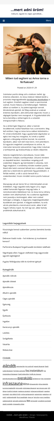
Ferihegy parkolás (19, 371)
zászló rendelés (8, 404)
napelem (47, 391)
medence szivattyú (24, 391)
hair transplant (46, 379)
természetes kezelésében (37, 99)
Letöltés (6, 333)
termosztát (33, 401)
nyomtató (6, 394)
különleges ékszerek (29, 388)
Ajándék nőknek (9, 276)
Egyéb (5, 310)
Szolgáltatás (8, 338)
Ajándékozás (8, 287)
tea (28, 400)
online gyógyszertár (27, 394)
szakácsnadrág (7, 401)
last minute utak (42, 388)
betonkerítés (20, 366)
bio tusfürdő (29, 366)
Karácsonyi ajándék (11, 327)
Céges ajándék (9, 298)
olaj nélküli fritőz (15, 394)
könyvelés (19, 388)
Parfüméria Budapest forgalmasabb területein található (26, 247)
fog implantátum (34, 370)
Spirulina (37, 397)
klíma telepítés (43, 384)
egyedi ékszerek (39, 366)
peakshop (45, 394)
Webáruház (7, 350)
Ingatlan (6, 321)
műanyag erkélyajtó (37, 391)
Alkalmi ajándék (9, 293)
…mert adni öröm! (27, 9)
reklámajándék (11, 397)
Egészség (6, 304)
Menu (48, 20)
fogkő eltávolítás (23, 374)
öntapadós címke (18, 404)
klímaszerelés (33, 384)
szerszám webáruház (19, 401)
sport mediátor (45, 397)
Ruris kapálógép (22, 397)
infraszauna (13, 383)
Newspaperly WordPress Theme (33, 416)
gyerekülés (24, 378)
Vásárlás (6, 344)
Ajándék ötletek (9, 281)
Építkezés (7, 315)
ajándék (9, 365)
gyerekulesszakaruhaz (10, 379)
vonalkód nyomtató (44, 401)
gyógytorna (36, 379)
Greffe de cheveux (35, 374)
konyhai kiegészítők (9, 388)
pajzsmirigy (38, 394)
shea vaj (30, 397)
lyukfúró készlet (12, 391)
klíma (26, 383)
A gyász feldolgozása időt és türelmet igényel (22, 261)
